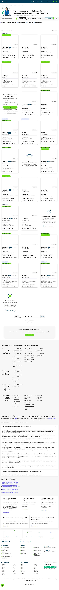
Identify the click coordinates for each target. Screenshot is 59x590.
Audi (3, 573)
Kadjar (35, 568)
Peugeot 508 (16, 406)
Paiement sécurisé (52, 579)
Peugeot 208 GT (28, 353)
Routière (23, 550)
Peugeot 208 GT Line (29, 357)
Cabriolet (36, 549)
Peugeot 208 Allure (17, 356)
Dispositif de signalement (30, 580)
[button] (25, 18)
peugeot (15, 4)
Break (22, 552)
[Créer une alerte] (2, 585)
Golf (35, 567)
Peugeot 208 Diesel (17, 374)
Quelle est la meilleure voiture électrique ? (10, 480)
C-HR (35, 564)
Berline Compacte (25, 549)
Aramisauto (3, 4)
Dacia (3, 570)
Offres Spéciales (37, 550)
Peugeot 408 (16, 404)
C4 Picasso (23, 571)
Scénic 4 (36, 571)
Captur (22, 573)
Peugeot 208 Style (40, 353)
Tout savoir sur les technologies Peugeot (10, 489)
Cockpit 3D (11, 456)
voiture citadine (17, 453)
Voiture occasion (9, 4)
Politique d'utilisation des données (29, 579)
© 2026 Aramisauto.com (29, 584)
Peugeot (15, 418)
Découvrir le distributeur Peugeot (8, 488)
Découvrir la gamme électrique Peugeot (10, 492)
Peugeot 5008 (16, 403)
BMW (14, 570)
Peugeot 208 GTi (34, 450)
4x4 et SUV (36, 547)
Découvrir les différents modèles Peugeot (10, 482)
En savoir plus (6, 512)
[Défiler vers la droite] (43, 18)
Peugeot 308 (16, 399)
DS (13, 574)
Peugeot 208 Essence (18, 369)
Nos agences (4, 549)
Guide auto (36, 552)
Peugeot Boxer (39, 400)
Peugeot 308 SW (17, 401)
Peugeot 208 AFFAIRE (29, 404)
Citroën (3, 567)
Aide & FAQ (4, 552)
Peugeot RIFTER (28, 400)
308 (22, 567)
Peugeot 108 (27, 402)
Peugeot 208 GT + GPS (29, 355)
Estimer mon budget (49, 226)
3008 (22, 568)
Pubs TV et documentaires (7, 556)
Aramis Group (5, 557)
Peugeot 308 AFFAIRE (29, 406)
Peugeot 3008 (16, 397)
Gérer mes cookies (43, 579)
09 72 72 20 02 (5, 541)
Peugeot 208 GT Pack (29, 359)
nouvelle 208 (53, 454)
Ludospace (23, 554)
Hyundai (14, 565)
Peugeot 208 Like (28, 361)
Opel (3, 568)
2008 (22, 565)
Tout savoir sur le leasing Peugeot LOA (9, 485)
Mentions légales (17, 579)
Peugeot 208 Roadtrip (41, 348)
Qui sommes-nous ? (6, 547)
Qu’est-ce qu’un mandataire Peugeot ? (9, 483)
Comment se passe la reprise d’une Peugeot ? (11, 486)
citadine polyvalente (52, 418)
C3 (21, 570)
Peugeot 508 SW (28, 395)
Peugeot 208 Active (17, 348)
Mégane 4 (36, 570)
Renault (3, 564)
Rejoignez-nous (5, 550)
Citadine (23, 547)
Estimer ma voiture (10, 310)
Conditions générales (7, 579)
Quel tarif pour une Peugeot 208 (8, 490)
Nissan (3, 574)
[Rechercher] (16, 18)
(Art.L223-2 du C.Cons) (11, 113)
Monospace (23, 553)
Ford (14, 568)
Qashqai (36, 573)
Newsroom (4, 554)
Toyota (14, 573)
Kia (13, 567)
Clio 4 (35, 565)
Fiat (14, 564)
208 (22, 564)
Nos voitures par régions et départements (37, 554)
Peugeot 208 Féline (11, 447)
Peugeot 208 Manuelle (18, 384)
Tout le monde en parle (6, 553)
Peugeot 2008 (16, 395)
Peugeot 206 (39, 395)
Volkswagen (4, 571)
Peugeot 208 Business (29, 351)
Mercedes (15, 571)
